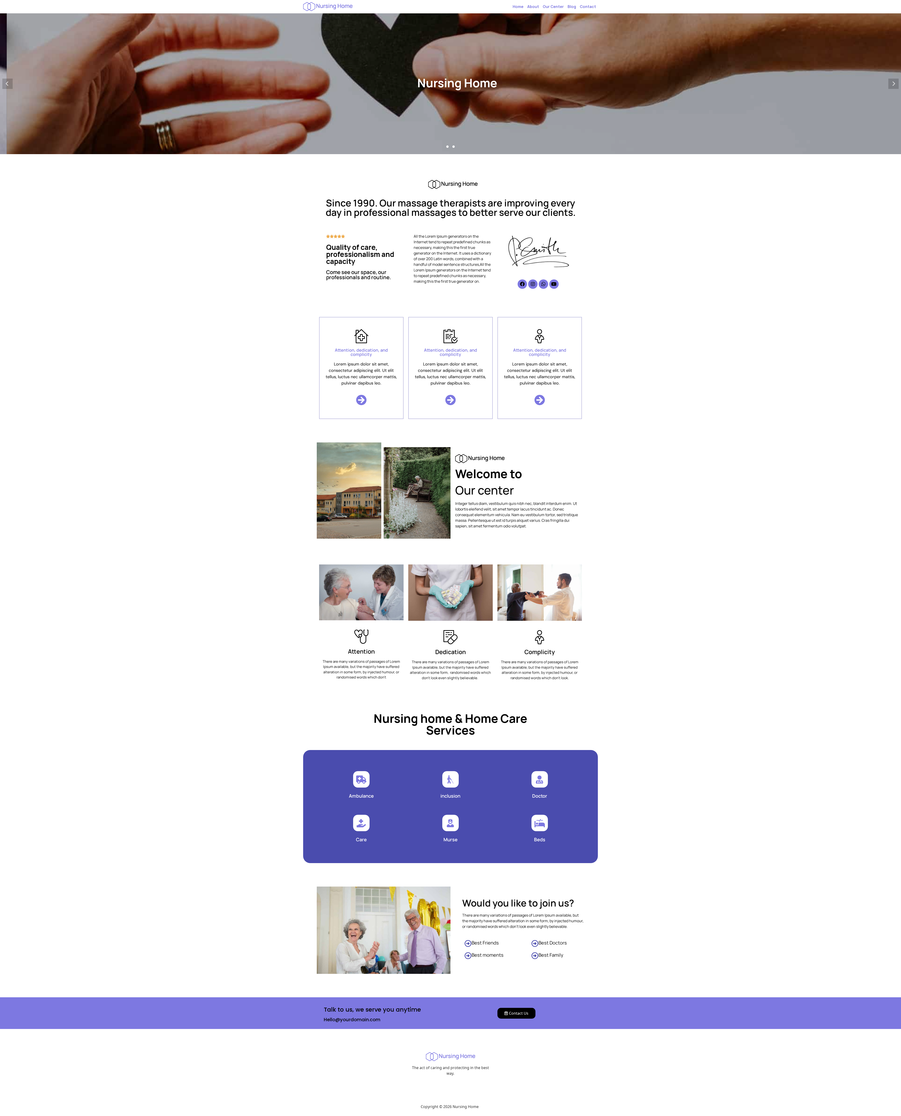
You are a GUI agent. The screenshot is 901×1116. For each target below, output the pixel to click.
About (533, 6)
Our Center (553, 6)
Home (518, 6)
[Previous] (7, 84)
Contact (588, 6)
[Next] (893, 84)
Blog (572, 6)
